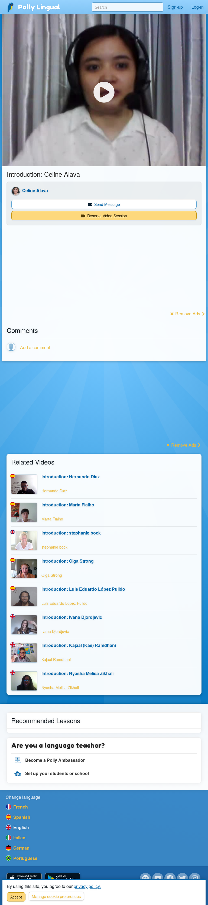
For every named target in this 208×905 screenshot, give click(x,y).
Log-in (197, 7)
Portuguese (24, 858)
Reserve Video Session (106, 215)
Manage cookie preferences (56, 896)
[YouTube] (158, 878)
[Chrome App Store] (145, 878)
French (20, 807)
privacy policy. (87, 886)
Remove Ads (187, 313)
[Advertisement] (104, 271)
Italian (18, 837)
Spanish (21, 817)
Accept (16, 897)
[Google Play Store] (62, 878)
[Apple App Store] (24, 878)
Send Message (106, 204)
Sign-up (175, 7)
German (21, 848)
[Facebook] (170, 878)
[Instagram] (194, 878)
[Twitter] (182, 878)
